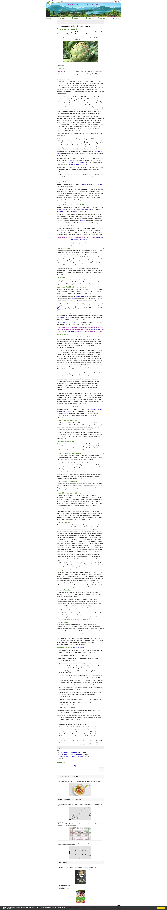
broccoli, (72, 298)
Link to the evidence (79, 647)
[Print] (107, 21)
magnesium (65, 322)
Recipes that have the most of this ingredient (87, 238)
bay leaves (99, 151)
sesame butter (84, 209)
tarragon (59, 153)
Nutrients (100, 748)
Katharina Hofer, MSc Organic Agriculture (71, 757)
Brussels (70, 315)
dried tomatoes (76, 164)
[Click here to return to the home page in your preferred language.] (49, 5)
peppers (89, 184)
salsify (70, 411)
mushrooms (99, 184)
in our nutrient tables (95, 329)
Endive (100, 298)
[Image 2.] (77, 56)
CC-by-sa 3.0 (66, 63)
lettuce (94, 409)
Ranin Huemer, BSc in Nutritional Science (71, 754)
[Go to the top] (103, 69)
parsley (76, 211)
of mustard (82, 220)
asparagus (71, 162)
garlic (58, 160)
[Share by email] (109, 21)
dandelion (99, 409)
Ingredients (59, 22)
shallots (63, 160)
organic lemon (62, 209)
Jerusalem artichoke (62, 411)
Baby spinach (66, 317)
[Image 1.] (74, 56)
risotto (59, 162)
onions (84, 184)
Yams (91, 317)
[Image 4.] (83, 56)
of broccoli (74, 465)
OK (161, 907)
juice (100, 207)
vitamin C (73, 322)
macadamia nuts (80, 162)
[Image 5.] (86, 56)
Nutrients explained (70, 331)
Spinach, (59, 308)
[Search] (113, 1)
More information (6, 908)
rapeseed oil (71, 160)
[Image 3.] (80, 56)
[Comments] (106, 21)
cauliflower (97, 304)
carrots (68, 306)
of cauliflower (86, 465)
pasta (70, 164)
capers (85, 164)
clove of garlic (61, 211)
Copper (59, 322)
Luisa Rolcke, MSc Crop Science (68, 752)
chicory (90, 409)
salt (69, 153)
